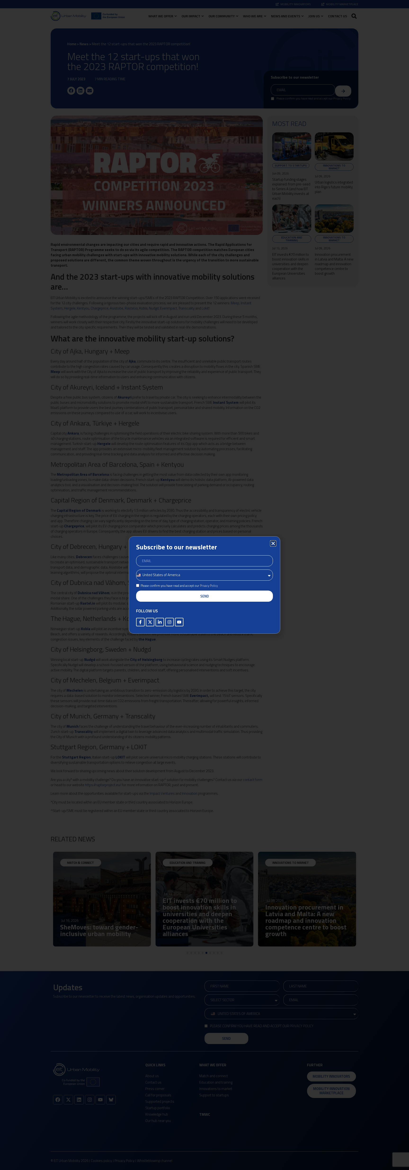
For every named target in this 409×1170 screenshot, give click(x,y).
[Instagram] (169, 622)
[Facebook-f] (140, 622)
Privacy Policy (209, 585)
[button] (273, 543)
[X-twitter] (150, 622)
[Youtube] (179, 622)
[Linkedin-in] (160, 622)
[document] (204, 585)
